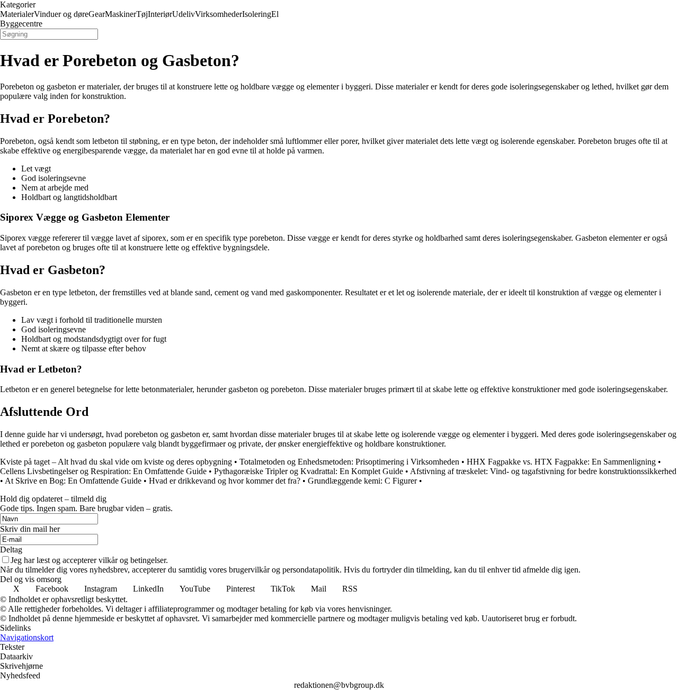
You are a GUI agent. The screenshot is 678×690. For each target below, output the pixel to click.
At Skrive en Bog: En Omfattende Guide (73, 480)
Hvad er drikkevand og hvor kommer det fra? (224, 480)
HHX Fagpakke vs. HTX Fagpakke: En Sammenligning (561, 461)
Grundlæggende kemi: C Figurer (362, 480)
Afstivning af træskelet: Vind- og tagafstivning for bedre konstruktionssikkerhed (543, 471)
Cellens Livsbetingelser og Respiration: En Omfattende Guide (103, 471)
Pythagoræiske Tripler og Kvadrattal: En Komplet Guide (308, 471)
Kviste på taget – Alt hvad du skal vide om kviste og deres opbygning (116, 461)
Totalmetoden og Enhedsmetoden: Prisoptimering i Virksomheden (349, 461)
